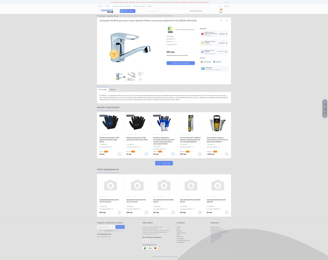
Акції (212, 242)
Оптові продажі (215, 238)
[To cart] (119, 154)
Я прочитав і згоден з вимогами (110, 230)
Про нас (100, 6)
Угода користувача (108, 230)
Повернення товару (216, 236)
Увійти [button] (228, 6)
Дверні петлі (180, 236)
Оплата (213, 240)
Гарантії (107, 6)
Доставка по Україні (139, 6)
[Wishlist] (121, 118)
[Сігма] (170, 29)
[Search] (144, 11)
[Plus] (118, 219)
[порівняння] (226, 20)
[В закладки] (221, 21)
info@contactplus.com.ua (149, 244)
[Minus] (102, 219)
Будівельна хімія (181, 232)
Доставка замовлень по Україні (219, 230)
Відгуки (150, 6)
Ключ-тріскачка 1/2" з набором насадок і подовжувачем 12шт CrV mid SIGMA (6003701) (190, 139)
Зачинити (227, 2)
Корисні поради (215, 227)
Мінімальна (209, 67)
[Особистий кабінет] (325, 115)
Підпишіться (120, 227)
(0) (172, 41)
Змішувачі (103, 15)
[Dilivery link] (226, 34)
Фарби (178, 227)
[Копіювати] (174, 39)
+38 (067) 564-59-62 (196, 11)
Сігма (171, 36)
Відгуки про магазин (216, 234)
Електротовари (181, 242)
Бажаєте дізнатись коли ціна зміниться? (177, 55)
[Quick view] (121, 114)
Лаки (178, 229)
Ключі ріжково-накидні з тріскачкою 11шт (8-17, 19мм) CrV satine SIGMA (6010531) (217, 139)
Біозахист (179, 230)
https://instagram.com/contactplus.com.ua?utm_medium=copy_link (148, 240)
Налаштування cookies (217, 229)
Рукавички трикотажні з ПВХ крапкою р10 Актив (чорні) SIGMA (109, 139)
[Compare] (121, 121)
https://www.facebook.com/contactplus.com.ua (144, 240)
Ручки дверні (180, 238)
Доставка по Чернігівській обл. (122, 6)
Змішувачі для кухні (113, 15)
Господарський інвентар (183, 240)
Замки (178, 234)
